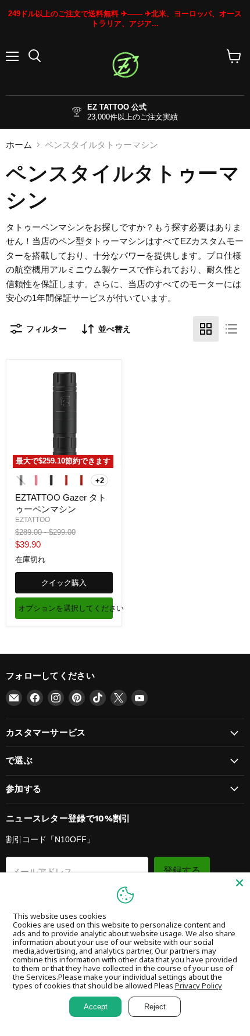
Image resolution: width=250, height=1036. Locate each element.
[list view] (231, 329)
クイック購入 (64, 582)
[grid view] (206, 329)
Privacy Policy (198, 985)
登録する (182, 870)
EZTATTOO (32, 520)
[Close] (239, 883)
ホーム (19, 145)
